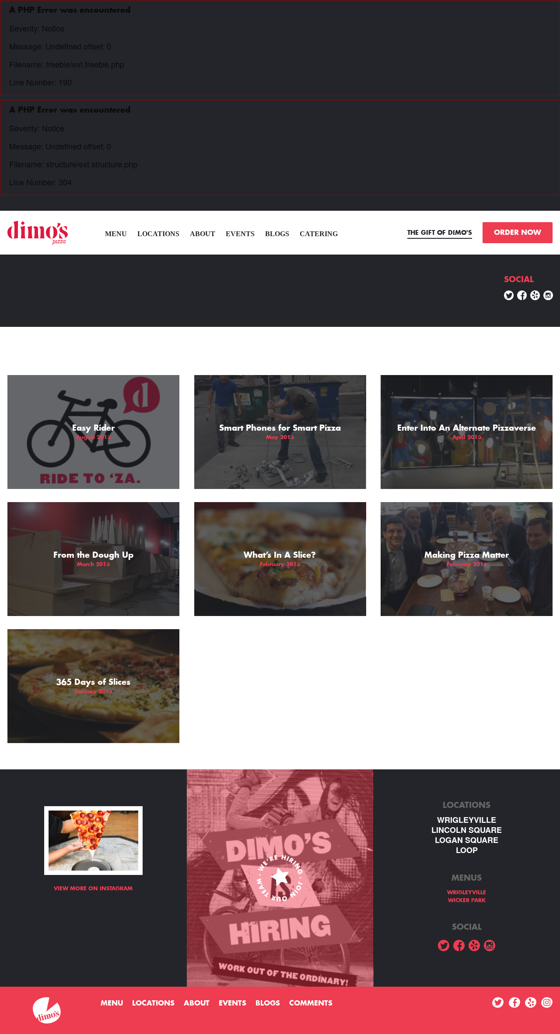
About (202, 233)
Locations (158, 233)
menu (116, 233)
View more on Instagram (93, 888)
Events (240, 233)
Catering (319, 233)
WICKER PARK (467, 900)
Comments (310, 1003)
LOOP (467, 850)
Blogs (277, 233)
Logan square (466, 840)
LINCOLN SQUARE (466, 830)
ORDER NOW (517, 232)
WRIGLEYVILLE (466, 820)
